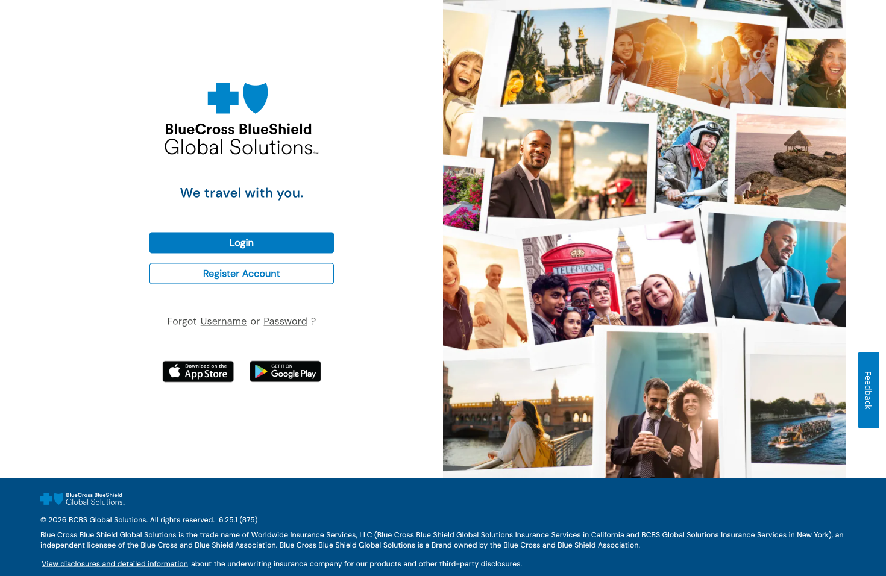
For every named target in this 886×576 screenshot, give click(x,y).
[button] (241, 242)
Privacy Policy (129, 575)
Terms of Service (57, 575)
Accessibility (203, 575)
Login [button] (160, 237)
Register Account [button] (182, 268)
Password (278, 319)
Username (216, 319)
